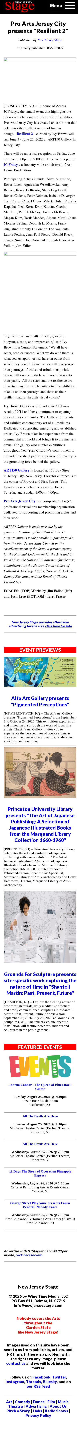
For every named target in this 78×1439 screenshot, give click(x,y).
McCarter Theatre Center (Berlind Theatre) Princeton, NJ (40, 1130)
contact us (15, 1363)
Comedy (22, 1401)
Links (37, 1411)
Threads (33, 1381)
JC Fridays (11, 164)
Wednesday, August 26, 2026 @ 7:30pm (40, 1152)
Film (51, 1401)
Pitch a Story (18, 1411)
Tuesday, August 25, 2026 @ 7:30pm (40, 1097)
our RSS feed (38, 1386)
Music (63, 1401)
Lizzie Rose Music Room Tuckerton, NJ (40, 1103)
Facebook (41, 1377)
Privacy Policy (38, 1415)
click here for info (28, 1255)
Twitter (59, 1377)
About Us (58, 1406)
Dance (39, 1401)
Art (9, 1401)
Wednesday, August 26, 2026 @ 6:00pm (40, 1183)
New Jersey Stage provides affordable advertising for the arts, (40, 624)
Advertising (36, 1406)
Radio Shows (56, 1411)
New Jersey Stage (49, 40)
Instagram (15, 1381)
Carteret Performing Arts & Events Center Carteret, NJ (40, 1189)
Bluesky (50, 1381)
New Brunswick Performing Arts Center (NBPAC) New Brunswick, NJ (40, 1221)
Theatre (15, 1406)
